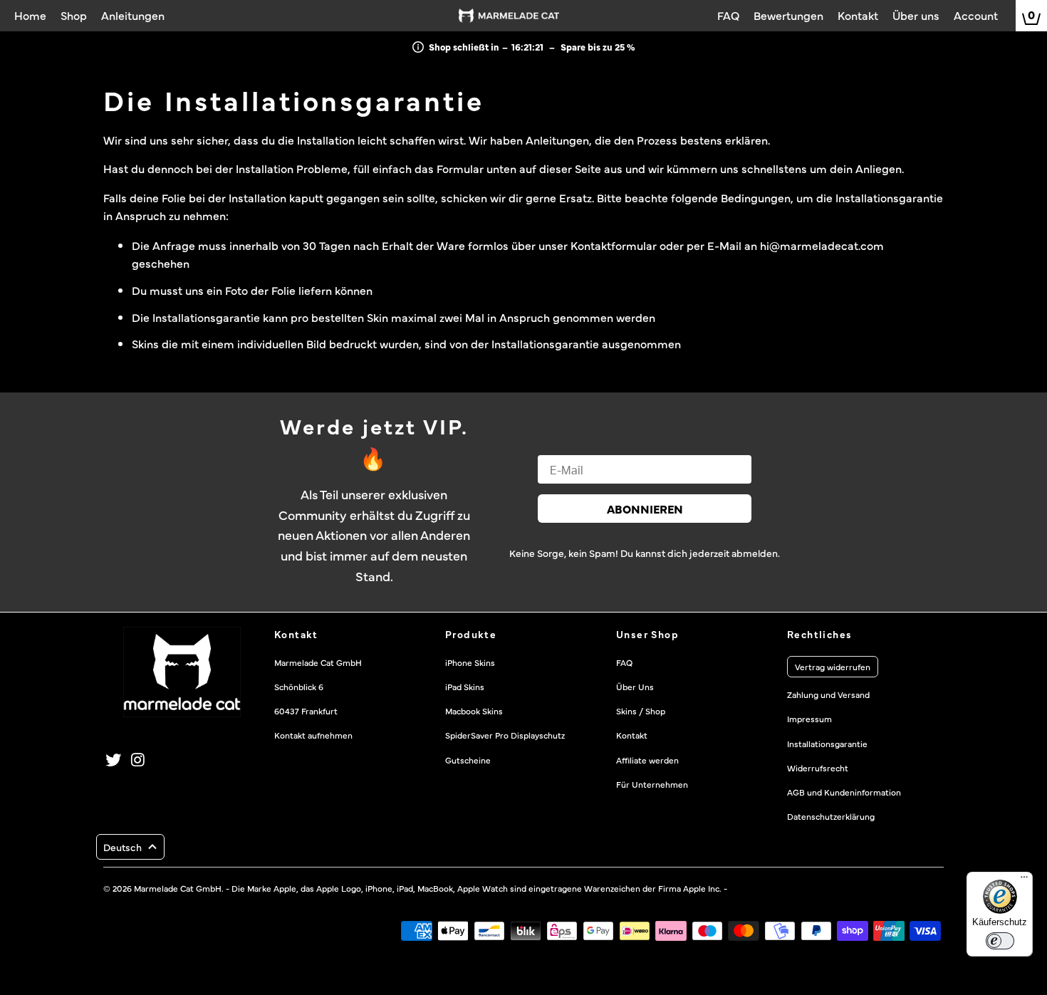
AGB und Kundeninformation (844, 792)
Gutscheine (468, 760)
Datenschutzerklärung (831, 816)
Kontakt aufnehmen (313, 735)
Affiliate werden (647, 760)
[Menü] (1024, 880)
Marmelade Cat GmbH (178, 888)
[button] (130, 847)
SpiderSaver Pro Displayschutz (505, 735)
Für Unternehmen (652, 784)
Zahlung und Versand (828, 694)
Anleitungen (557, 139)
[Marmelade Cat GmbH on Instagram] (139, 760)
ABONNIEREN (645, 508)
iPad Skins (464, 686)
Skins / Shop (640, 711)
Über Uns (635, 686)
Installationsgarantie (827, 743)
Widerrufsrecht (817, 767)
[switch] (1000, 940)
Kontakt (631, 735)
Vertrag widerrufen (832, 666)
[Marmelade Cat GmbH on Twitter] (114, 760)
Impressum (809, 718)
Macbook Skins (474, 711)
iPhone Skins (470, 662)
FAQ (624, 662)
